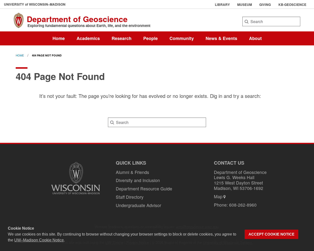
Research (121, 38)
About (255, 38)
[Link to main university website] (75, 195)
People (150, 38)
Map (218, 196)
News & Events (221, 38)
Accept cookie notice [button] (271, 234)
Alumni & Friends (132, 172)
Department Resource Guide (144, 188)
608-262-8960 (243, 205)
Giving (265, 5)
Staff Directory (130, 197)
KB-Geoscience (292, 5)
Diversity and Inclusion (138, 180)
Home (58, 38)
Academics (88, 38)
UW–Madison (34, 4)
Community (182, 38)
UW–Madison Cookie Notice (39, 240)
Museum (244, 5)
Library (222, 5)
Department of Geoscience (77, 19)
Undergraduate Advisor (138, 205)
